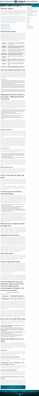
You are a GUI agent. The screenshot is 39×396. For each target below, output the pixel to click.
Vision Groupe (5, 391)
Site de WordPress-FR (30, 28)
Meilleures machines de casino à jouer (6, 26)
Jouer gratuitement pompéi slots (5, 24)
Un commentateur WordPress (31, 14)
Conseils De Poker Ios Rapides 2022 (32, 11)
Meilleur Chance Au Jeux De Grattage (6, 273)
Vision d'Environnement (14, 391)
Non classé (28, 22)
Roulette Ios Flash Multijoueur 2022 (32, 12)
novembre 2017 (29, 18)
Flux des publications (30, 26)
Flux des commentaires (30, 27)
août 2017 (28, 19)
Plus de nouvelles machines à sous (6, 28)
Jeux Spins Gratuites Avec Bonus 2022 (32, 10)
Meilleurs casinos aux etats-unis (5, 25)
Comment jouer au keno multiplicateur (6, 29)
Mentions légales (24, 391)
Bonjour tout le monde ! (4, 389)
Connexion (28, 25)
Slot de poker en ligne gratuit (5, 27)
